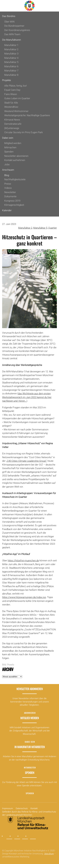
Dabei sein (7, 137)
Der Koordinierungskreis (17, 30)
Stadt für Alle (11, 102)
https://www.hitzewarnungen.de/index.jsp (24, 597)
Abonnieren (30, 712)
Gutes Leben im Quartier (17, 98)
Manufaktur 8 (11, 74)
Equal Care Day (12, 89)
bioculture (49, 853)
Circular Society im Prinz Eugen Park (23, 132)
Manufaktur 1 (11, 45)
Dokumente (10, 196)
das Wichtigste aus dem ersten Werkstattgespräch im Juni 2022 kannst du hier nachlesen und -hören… (27, 397)
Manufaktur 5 (11, 62)
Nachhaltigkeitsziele (14, 179)
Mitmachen (10, 147)
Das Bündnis (8, 16)
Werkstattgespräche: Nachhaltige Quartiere (27, 115)
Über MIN (9, 21)
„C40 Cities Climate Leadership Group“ (26, 460)
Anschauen (8, 169)
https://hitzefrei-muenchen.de (23, 560)
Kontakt (34, 808)
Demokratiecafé (12, 123)
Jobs (7, 164)
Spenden (8, 151)
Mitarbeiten (30, 767)
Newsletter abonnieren (16, 155)
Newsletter (10, 192)
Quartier (52, 227)
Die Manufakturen (11, 39)
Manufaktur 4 (11, 57)
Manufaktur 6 (11, 66)
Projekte (6, 80)
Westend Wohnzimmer (16, 111)
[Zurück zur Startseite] (29, 6)
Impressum (7, 808)
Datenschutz (22, 808)
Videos (8, 187)
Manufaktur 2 (11, 49)
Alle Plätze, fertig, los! (15, 85)
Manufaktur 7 (11, 70)
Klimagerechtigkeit (14, 204)
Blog (6, 175)
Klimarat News (12, 119)
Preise (7, 183)
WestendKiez (11, 106)
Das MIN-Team (12, 34)
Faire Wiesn (10, 94)
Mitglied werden (12, 143)
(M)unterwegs (11, 128)
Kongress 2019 (12, 200)
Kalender (7, 210)
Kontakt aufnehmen (14, 160)
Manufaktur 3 (11, 53)
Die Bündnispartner (14, 25)
